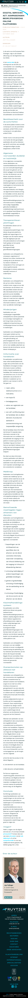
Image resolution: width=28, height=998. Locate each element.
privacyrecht (7, 834)
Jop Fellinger (9, 40)
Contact (14, 944)
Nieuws (5, 5)
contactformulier (8, 840)
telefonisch (6, 838)
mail (21, 836)
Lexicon (14, 965)
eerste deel (10, 62)
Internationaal (14, 960)
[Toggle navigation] (17, 2)
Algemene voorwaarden (8, 996)
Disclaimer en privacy (21, 996)
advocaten (12, 836)
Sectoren (14, 936)
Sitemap (14, 957)
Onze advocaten (14, 949)
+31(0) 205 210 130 (14, 924)
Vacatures (14, 947)
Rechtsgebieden (14, 933)
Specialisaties (14, 963)
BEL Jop (9, 897)
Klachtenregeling (14, 954)
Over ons (14, 941)
